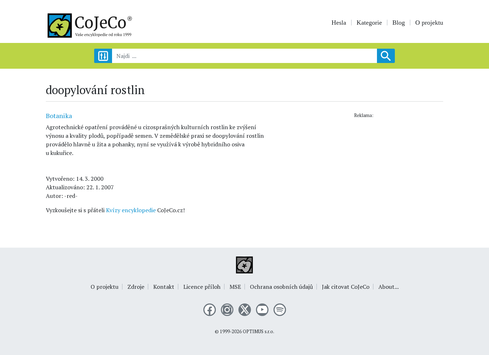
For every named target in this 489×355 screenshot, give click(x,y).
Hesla (338, 22)
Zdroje (135, 287)
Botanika (59, 115)
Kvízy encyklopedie (131, 210)
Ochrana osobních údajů (281, 287)
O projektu (429, 22)
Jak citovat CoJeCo (345, 287)
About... (388, 287)
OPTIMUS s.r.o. (258, 332)
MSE (235, 287)
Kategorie (369, 22)
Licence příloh (202, 287)
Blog (398, 22)
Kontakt (163, 287)
